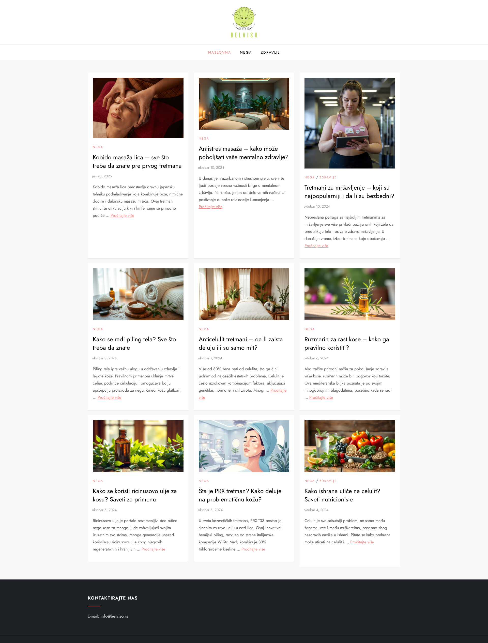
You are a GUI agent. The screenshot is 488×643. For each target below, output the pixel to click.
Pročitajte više (122, 215)
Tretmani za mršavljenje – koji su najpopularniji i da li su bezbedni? (349, 192)
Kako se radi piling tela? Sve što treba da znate (134, 343)
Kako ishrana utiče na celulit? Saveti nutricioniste (342, 495)
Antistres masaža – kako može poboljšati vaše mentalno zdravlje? (243, 153)
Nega (246, 52)
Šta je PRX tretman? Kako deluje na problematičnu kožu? (240, 495)
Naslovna (219, 52)
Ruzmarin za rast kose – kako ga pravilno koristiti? (346, 343)
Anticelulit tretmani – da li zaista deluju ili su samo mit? (241, 343)
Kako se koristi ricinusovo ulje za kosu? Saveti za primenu (135, 495)
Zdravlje (270, 52)
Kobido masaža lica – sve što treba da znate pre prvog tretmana (137, 161)
